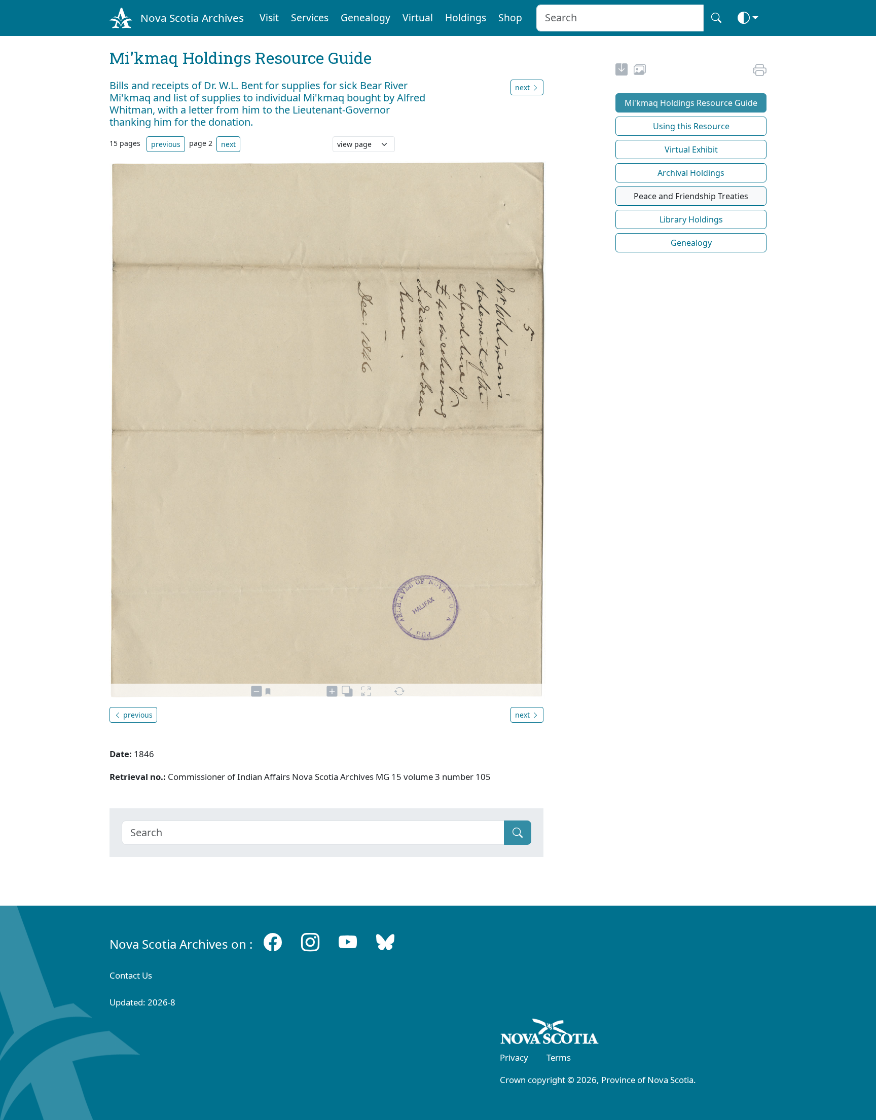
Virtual (418, 17)
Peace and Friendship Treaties (691, 196)
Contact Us (131, 975)
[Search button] (716, 18)
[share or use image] (640, 71)
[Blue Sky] (385, 941)
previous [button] (137, 715)
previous (165, 144)
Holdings (465, 17)
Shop (510, 17)
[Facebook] (273, 941)
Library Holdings (691, 219)
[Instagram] (310, 941)
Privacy (514, 1057)
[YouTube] (348, 941)
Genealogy (365, 17)
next (228, 144)
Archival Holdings (691, 172)
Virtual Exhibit (691, 149)
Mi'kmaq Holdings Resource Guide (691, 102)
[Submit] (517, 832)
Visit (269, 17)
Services (309, 17)
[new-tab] (621, 71)
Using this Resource (691, 126)
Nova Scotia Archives (192, 18)
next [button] (523, 87)
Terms (558, 1057)
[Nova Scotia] (550, 1033)
